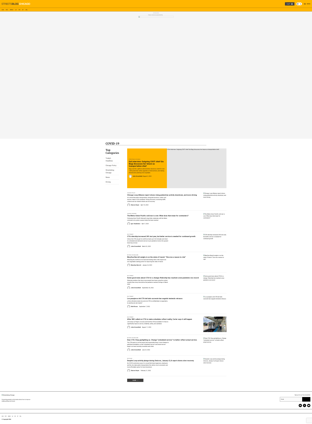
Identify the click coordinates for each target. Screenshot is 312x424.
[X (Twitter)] (304, 405)
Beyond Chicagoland (132, 254)
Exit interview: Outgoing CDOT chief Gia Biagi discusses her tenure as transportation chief (146, 163)
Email (282, 399)
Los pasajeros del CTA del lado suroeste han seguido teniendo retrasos (154, 298)
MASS (11, 9)
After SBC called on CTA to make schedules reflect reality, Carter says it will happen (159, 319)
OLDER (134, 380)
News (108, 177)
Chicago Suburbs (131, 213)
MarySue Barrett (136, 265)
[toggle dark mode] (299, 4)
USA (3, 9)
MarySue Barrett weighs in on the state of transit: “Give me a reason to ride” (156, 257)
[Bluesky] (308, 405)
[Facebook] (300, 405)
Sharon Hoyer (135, 205)
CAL (26, 9)
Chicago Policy (111, 165)
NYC (7, 9)
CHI (19, 9)
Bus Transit (130, 234)
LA (16, 9)
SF (22, 9)
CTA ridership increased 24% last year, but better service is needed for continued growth (161, 236)
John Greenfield (137, 176)
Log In (288, 4)
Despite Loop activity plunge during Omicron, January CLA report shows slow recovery (160, 361)
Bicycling (129, 358)
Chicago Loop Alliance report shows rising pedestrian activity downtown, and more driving (162, 195)
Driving (108, 182)
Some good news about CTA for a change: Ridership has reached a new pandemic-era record (163, 278)
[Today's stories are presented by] (156, 77)
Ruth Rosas (134, 306)
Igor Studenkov (135, 223)
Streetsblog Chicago (134, 159)
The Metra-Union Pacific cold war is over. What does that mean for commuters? (157, 216)
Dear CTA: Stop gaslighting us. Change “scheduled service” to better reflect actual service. (162, 340)
